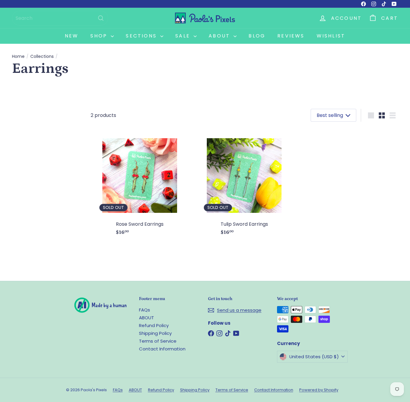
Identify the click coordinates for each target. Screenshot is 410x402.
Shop (99, 35)
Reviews (290, 35)
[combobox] (60, 18)
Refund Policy (154, 325)
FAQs (144, 310)
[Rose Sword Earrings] (140, 184)
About (220, 35)
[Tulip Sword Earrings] (244, 184)
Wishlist (331, 35)
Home (18, 56)
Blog (257, 35)
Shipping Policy (155, 333)
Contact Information (162, 349)
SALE (183, 35)
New (72, 35)
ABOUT (146, 317)
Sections (142, 35)
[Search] (101, 18)
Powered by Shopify (318, 390)
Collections (42, 56)
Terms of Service (157, 341)
